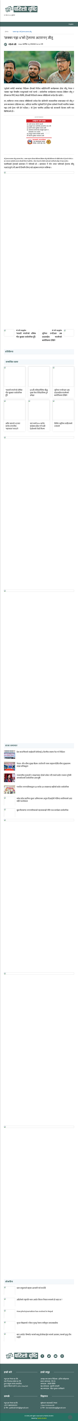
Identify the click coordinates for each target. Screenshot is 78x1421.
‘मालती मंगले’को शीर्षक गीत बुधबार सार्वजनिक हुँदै (13, 392)
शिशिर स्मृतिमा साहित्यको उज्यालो (63, 425)
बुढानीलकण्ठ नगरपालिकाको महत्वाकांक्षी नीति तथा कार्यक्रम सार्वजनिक (42, 810)
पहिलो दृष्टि (12, 44)
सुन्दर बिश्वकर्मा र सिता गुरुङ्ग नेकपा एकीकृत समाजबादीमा (37, 1323)
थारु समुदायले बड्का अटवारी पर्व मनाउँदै (31, 1288)
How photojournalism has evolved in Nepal (35, 1311)
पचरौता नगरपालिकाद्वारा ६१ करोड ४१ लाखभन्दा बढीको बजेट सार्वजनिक (43, 787)
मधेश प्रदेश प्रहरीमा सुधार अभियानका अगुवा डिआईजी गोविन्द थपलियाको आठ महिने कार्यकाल (44, 800)
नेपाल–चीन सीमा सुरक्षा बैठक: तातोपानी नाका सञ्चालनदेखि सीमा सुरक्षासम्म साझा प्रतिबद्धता (43, 765)
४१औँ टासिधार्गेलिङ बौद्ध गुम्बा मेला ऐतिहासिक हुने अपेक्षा (39, 392)
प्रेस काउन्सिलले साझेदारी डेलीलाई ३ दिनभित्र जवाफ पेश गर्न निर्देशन (41, 752)
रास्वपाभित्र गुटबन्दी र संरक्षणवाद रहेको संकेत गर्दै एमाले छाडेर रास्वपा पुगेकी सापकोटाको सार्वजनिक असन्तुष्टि (44, 777)
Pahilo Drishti (42, 1418)
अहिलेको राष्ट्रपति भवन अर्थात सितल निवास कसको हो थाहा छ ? (39, 1299)
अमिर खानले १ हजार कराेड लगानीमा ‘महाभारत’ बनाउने (12, 426)
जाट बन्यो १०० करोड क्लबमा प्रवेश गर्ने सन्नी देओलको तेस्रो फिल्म (37, 426)
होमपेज (7, 32)
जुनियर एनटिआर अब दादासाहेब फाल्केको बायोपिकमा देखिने (61, 392)
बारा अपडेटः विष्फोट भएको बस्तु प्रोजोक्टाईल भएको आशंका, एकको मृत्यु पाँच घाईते (44, 1336)
